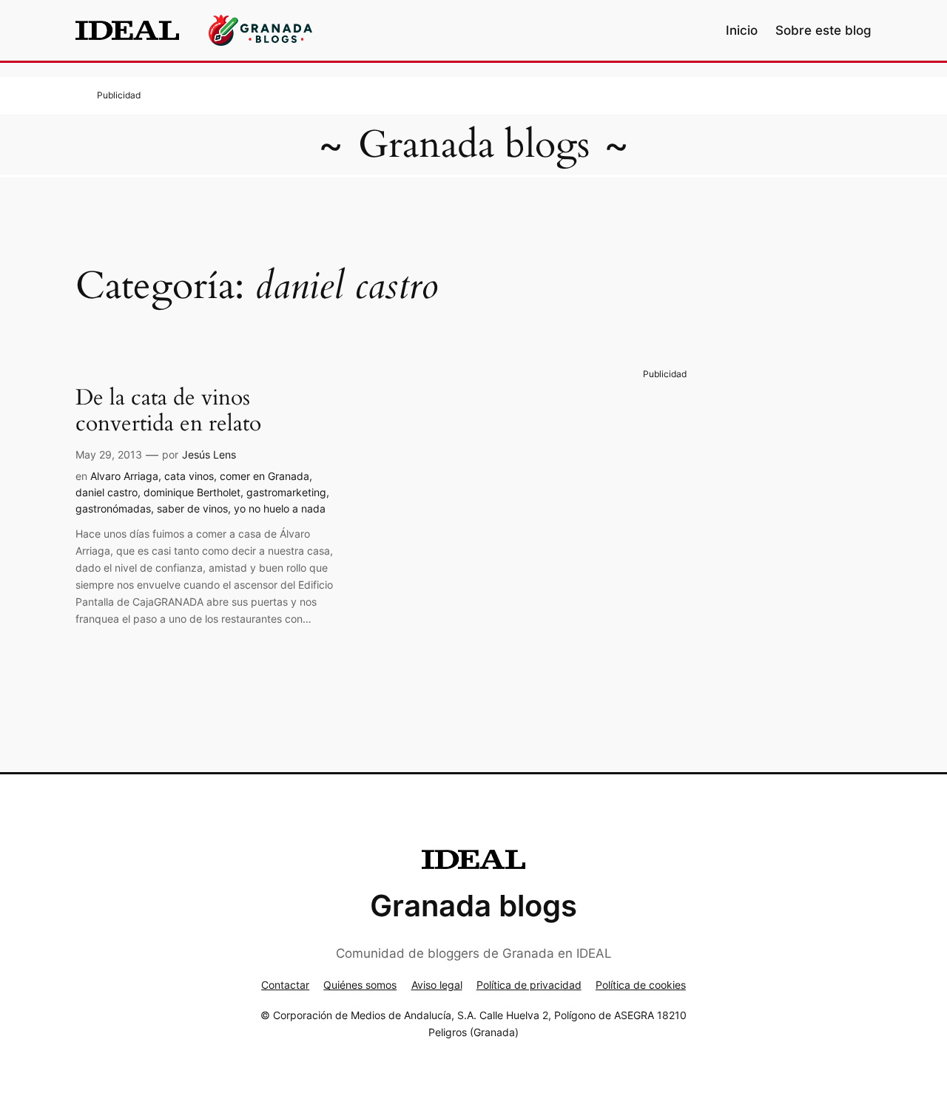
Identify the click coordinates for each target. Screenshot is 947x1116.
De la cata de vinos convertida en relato (168, 411)
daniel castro (106, 492)
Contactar (285, 984)
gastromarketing (286, 492)
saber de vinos (192, 508)
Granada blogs (474, 144)
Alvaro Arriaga (124, 476)
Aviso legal (436, 984)
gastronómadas (113, 508)
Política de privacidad (529, 984)
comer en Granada (264, 476)
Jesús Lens (209, 454)
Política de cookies (641, 984)
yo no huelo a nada (280, 508)
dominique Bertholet (192, 492)
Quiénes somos (360, 984)
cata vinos (189, 476)
